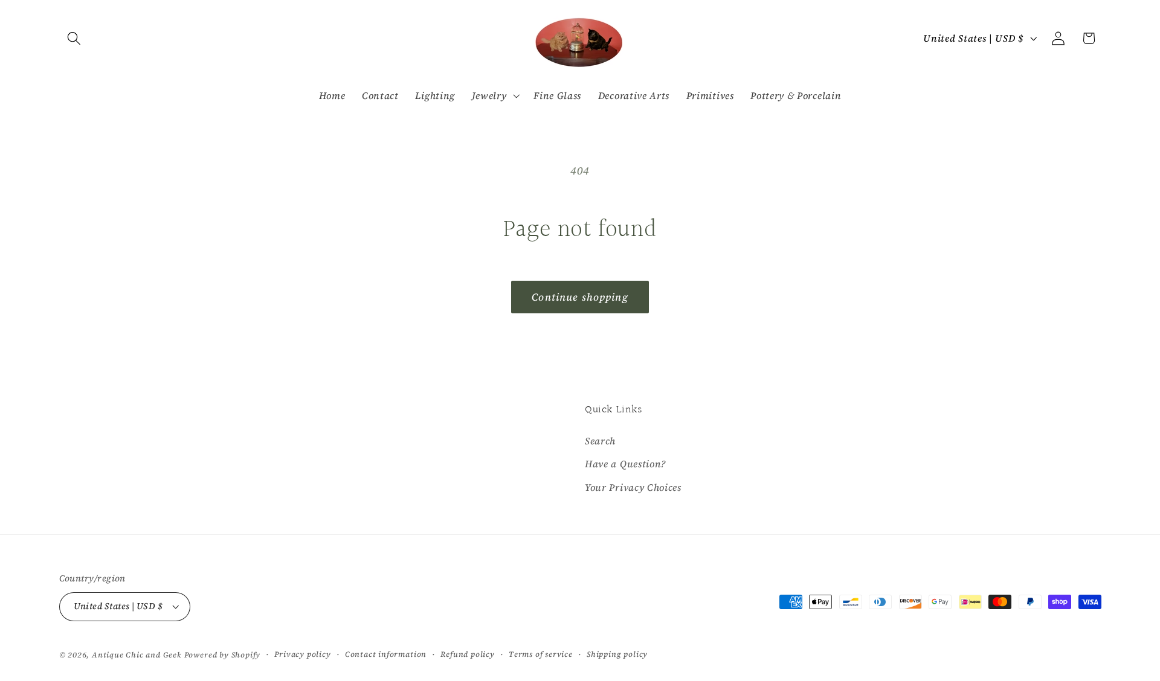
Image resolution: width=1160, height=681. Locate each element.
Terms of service (541, 654)
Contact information (386, 654)
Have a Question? (625, 463)
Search (600, 440)
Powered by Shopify (222, 655)
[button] (74, 38)
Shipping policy (617, 654)
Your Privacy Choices (633, 487)
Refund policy (467, 654)
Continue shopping (580, 297)
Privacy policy (302, 654)
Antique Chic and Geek (137, 655)
